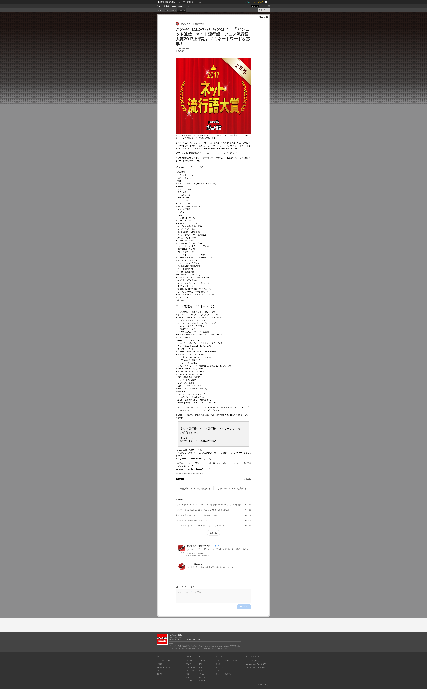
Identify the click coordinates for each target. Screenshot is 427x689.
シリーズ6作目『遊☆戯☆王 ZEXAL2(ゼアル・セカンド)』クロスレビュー (202, 526)
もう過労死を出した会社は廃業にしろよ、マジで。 (193, 520)
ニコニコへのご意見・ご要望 (256, 664)
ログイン (247, 2)
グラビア (202, 681)
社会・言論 (190, 671)
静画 (166, 2)
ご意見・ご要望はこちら (193, 639)
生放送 (171, 2)
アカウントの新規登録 (223, 674)
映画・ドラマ (191, 667)
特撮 (187, 674)
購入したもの (220, 664)
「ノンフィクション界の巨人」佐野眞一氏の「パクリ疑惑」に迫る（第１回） (203, 510)
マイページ (220, 667)
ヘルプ (159, 671)
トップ (160, 10)
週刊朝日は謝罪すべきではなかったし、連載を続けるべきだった (198, 515)
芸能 (200, 664)
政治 (200, 671)
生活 (200, 667)
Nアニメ (193, 2)
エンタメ (189, 681)
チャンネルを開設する (253, 661)
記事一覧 (213, 533)
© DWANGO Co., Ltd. (263, 685)
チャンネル (177, 2)
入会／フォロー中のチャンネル (227, 661)
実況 (188, 2)
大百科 (184, 2)
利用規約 (160, 664)
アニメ (188, 664)
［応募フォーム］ (187, 438)
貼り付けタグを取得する (176, 639)
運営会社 (160, 674)
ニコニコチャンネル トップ (166, 661)
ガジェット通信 (163, 6)
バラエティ (187, 6)
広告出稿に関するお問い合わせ (256, 667)
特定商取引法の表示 (164, 667)
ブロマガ (182, 10)
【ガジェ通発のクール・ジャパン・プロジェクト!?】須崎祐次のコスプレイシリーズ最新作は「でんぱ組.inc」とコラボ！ (209, 505)
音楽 (187, 677)
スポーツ (202, 661)
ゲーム (201, 674)
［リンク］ (207, 459)
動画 (162, 2)
